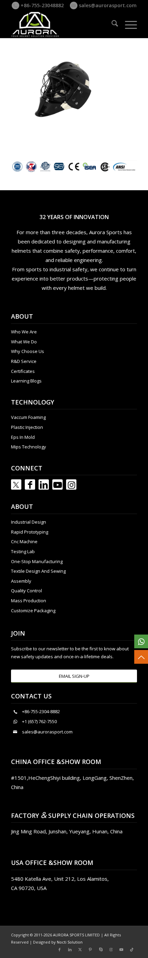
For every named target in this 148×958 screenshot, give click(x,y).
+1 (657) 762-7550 (39, 721)
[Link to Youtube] (57, 484)
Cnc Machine (24, 541)
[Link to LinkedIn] (44, 484)
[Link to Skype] (101, 949)
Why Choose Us (27, 351)
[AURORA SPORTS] (61, 24)
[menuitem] (111, 24)
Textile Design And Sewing (38, 571)
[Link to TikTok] (132, 949)
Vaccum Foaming (28, 417)
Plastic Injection (27, 427)
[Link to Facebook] (30, 484)
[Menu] (127, 24)
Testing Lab (23, 551)
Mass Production (28, 600)
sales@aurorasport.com (107, 5)
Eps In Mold (23, 437)
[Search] (111, 24)
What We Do (24, 342)
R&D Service (23, 361)
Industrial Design (28, 522)
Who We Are (24, 332)
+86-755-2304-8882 (41, 711)
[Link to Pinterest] (90, 949)
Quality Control (26, 591)
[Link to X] (80, 949)
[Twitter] (16, 484)
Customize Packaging (33, 610)
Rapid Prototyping (29, 532)
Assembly (21, 581)
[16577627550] (141, 641)
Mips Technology (28, 447)
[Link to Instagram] (71, 484)
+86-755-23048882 (41, 5)
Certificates (23, 371)
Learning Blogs (26, 381)
